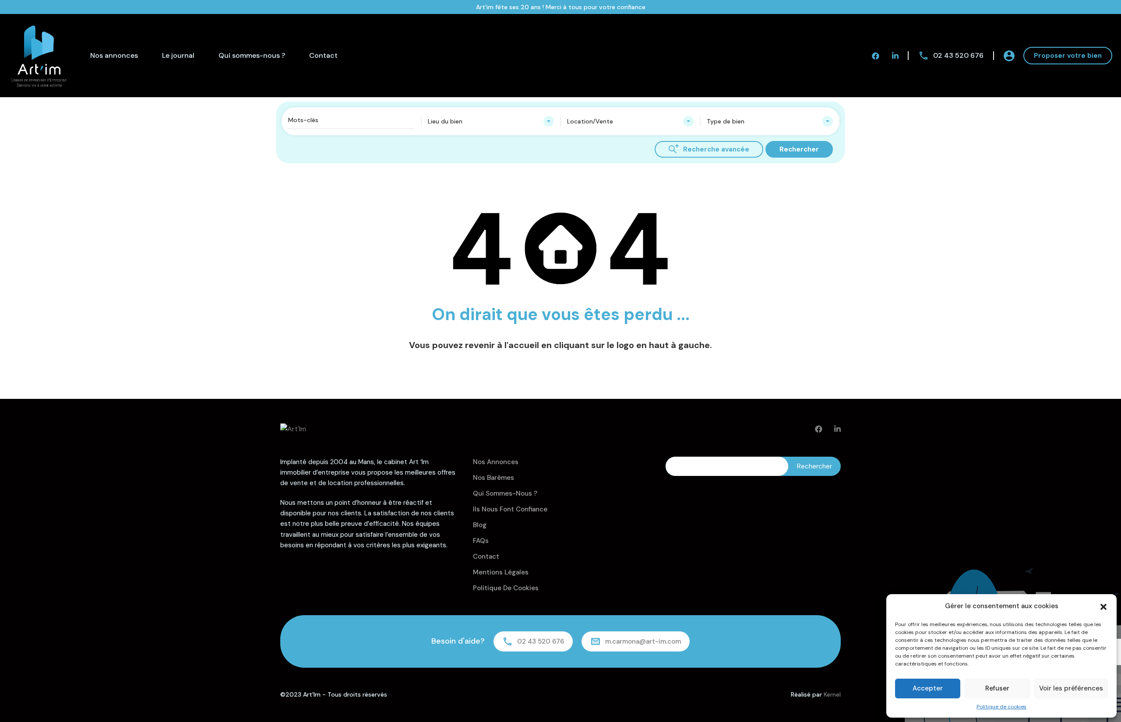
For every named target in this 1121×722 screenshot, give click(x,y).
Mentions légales (501, 572)
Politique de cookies (1001, 706)
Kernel (832, 694)
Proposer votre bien (1068, 55)
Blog (479, 525)
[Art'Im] (39, 55)
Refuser (997, 688)
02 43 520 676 (958, 55)
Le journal (178, 55)
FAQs (481, 540)
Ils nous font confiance (510, 509)
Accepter (928, 688)
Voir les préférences (1071, 688)
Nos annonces (114, 55)
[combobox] (491, 121)
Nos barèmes (493, 477)
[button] (1103, 606)
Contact (323, 55)
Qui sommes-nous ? (252, 55)
